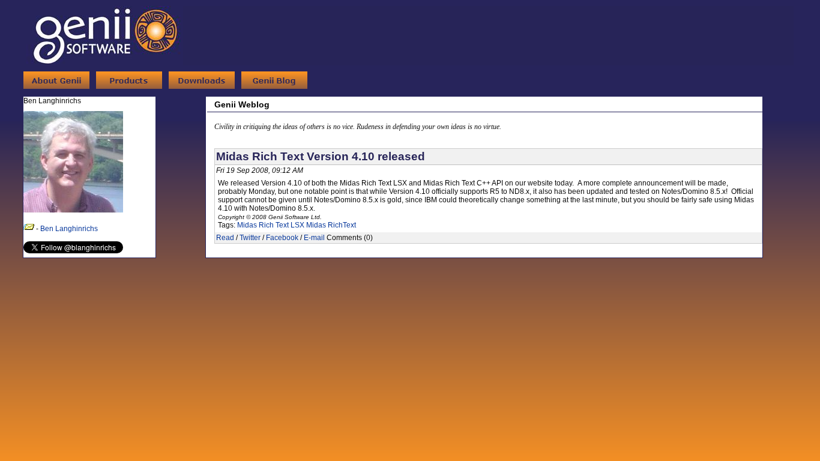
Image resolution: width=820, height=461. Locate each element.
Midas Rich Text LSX (270, 225)
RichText (342, 225)
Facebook (282, 238)
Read (225, 238)
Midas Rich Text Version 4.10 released (320, 156)
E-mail (314, 238)
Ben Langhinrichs (69, 228)
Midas (316, 225)
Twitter (250, 238)
